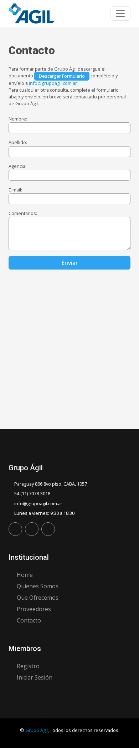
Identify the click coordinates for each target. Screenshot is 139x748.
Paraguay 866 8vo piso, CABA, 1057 (50, 484)
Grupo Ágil (36, 730)
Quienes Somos (37, 586)
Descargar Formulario (62, 76)
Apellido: (18, 142)
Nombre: (18, 119)
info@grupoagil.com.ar (53, 83)
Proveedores (34, 609)
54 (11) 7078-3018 (32, 493)
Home (25, 575)
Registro (28, 666)
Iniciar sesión (34, 677)
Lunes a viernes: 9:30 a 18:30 (44, 513)
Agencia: (17, 166)
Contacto (29, 620)
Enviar (69, 263)
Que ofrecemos (37, 597)
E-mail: (15, 189)
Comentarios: (23, 213)
